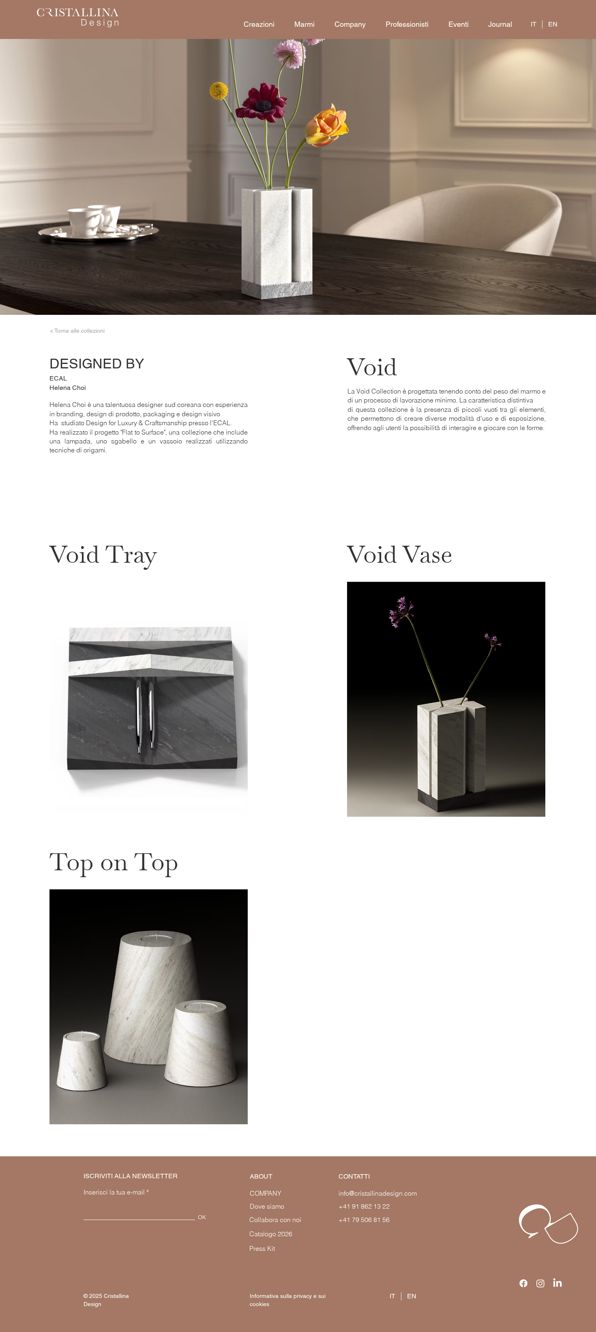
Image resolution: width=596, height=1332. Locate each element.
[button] (255, 24)
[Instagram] (540, 1283)
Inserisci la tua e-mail (114, 1192)
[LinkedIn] (557, 1283)
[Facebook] (523, 1283)
